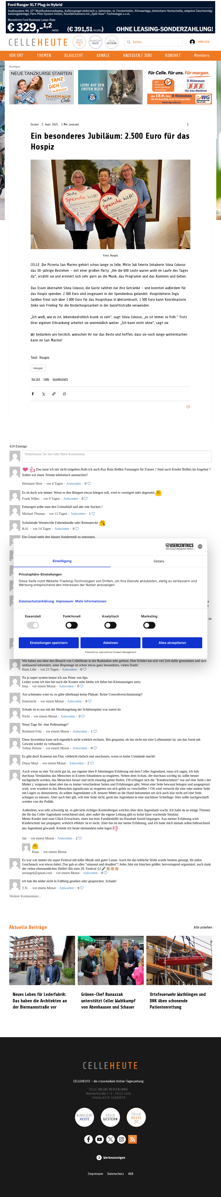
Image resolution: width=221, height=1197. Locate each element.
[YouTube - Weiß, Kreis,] (99, 1139)
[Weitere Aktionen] (187, 124)
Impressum (95, 1174)
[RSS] (132, 1139)
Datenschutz (115, 1174)
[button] (104, 56)
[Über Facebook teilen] (33, 394)
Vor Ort (36, 379)
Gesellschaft (60, 379)
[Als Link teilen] (54, 394)
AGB (130, 1174)
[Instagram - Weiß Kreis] (121, 1139)
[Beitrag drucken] (64, 394)
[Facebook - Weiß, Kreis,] (88, 1139)
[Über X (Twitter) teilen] (43, 394)
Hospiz (38, 368)
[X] (110, 1139)
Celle (46, 379)
